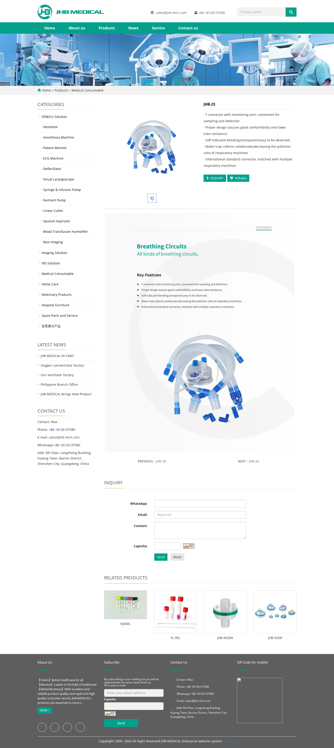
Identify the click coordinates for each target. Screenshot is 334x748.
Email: (142, 514)
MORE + (45, 710)
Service (158, 27)
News (133, 27)
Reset (177, 557)
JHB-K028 (275, 638)
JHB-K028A (225, 638)
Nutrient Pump (54, 200)
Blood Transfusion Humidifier (65, 231)
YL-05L (175, 638)
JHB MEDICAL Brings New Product (66, 394)
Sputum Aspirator (56, 221)
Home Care (50, 284)
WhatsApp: (138, 503)
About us (77, 27)
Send (161, 557)
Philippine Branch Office (59, 384)
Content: (140, 526)
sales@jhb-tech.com (171, 12)
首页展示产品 (51, 326)
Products (107, 27)
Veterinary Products (57, 294)
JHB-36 (161, 461)
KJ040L (125, 623)
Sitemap (229, 741)
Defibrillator (52, 169)
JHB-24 (254, 461)
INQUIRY (216, 178)
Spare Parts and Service (60, 315)
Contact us (188, 27)
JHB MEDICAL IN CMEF (57, 356)
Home (49, 27)
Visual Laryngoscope (58, 179)
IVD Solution (51, 263)
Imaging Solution (54, 253)
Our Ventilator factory (57, 375)
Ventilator (50, 127)
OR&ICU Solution (54, 116)
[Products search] (291, 12)
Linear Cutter (53, 210)
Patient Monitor (55, 148)
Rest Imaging (53, 242)
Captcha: (140, 546)
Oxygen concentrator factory (62, 365)
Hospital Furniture (55, 305)
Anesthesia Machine (58, 137)
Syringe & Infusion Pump (62, 190)
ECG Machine (53, 158)
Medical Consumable (87, 90)
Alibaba (240, 178)
